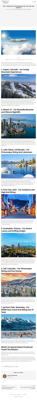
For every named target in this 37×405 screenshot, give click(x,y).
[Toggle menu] (35, 2)
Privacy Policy (24, 394)
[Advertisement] (18, 17)
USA (14, 366)
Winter (17, 366)
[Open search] (33, 2)
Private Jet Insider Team (12, 376)
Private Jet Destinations (8, 366)
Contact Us (19, 394)
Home (7, 9)
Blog (10, 9)
